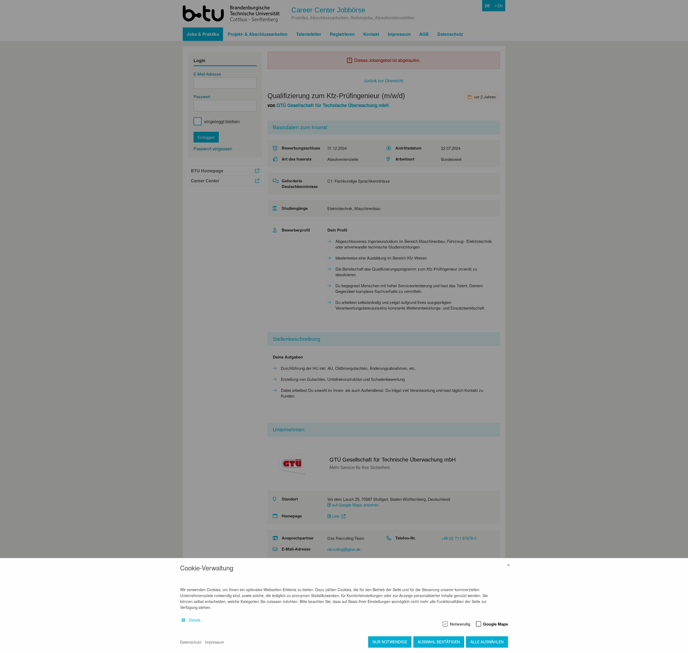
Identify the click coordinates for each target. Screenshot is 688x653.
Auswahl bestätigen (439, 641)
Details (194, 620)
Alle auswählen (487, 641)
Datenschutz (190, 642)
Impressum (214, 642)
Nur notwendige (389, 641)
